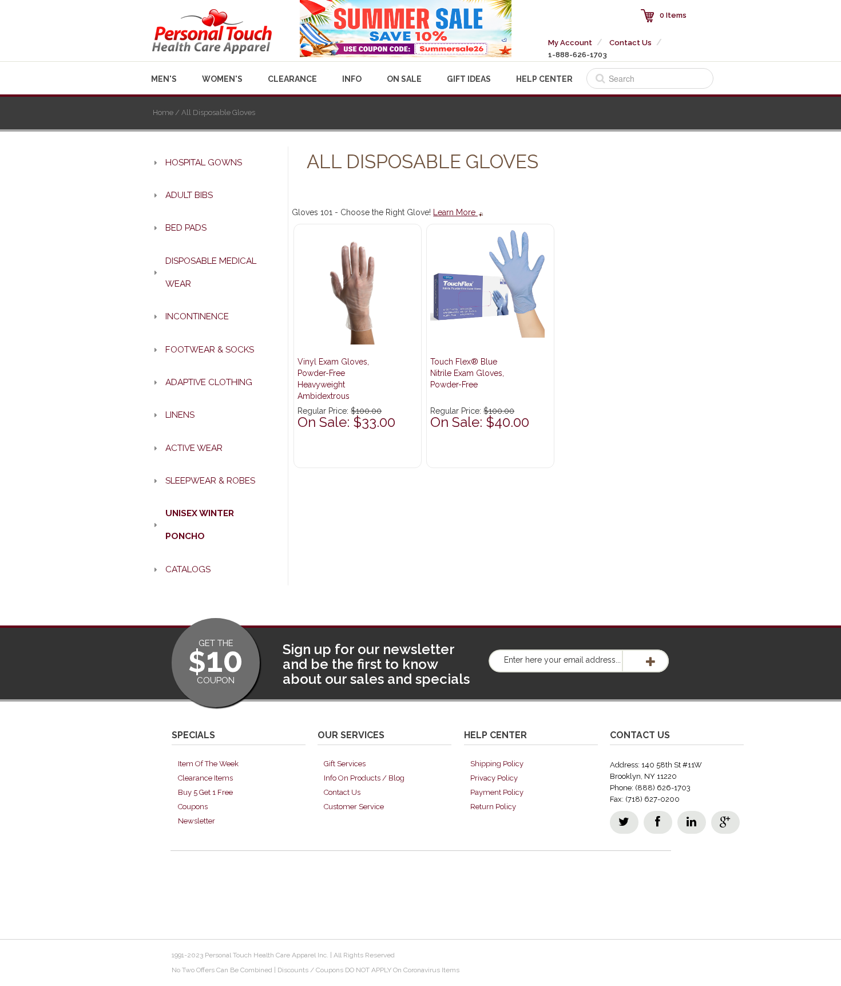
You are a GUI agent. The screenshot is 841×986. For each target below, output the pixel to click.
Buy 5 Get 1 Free (205, 792)
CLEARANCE (292, 79)
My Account (570, 42)
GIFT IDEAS (469, 79)
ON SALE (404, 79)
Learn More (455, 212)
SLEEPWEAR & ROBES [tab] (210, 481)
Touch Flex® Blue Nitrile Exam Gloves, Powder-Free (467, 373)
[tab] (212, 525)
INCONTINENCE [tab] (197, 316)
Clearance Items (205, 778)
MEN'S (164, 79)
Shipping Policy (496, 763)
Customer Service (354, 806)
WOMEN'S (222, 79)
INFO (352, 79)
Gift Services (345, 763)
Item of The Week (208, 763)
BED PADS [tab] (186, 228)
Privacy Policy (494, 778)
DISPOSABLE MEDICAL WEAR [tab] (210, 272)
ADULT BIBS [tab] (189, 195)
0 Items (673, 15)
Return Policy (493, 806)
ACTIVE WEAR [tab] (194, 448)
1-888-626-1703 (577, 54)
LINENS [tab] (180, 415)
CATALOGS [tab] (188, 569)
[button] (840, 980)
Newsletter (196, 821)
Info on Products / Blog (364, 778)
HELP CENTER (544, 79)
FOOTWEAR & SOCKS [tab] (209, 349)
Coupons (193, 806)
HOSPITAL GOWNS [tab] (203, 162)
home (163, 112)
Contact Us (630, 42)
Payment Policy (496, 792)
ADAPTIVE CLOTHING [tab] (208, 382)
